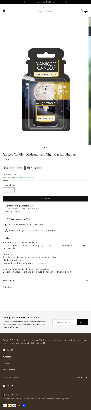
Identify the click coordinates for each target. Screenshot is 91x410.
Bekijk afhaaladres (13, 211)
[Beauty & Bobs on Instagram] (8, 350)
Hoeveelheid (9, 185)
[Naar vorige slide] (81, 303)
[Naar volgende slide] (86, 303)
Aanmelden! (82, 378)
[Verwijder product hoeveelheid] (5, 190)
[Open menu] (4, 10)
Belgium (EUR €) (12, 395)
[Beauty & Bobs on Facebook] (4, 350)
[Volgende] (66, 2)
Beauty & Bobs (21, 399)
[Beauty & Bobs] (45, 10)
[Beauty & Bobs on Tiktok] (12, 350)
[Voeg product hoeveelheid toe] (12, 190)
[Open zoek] (81, 10)
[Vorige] (24, 2)
